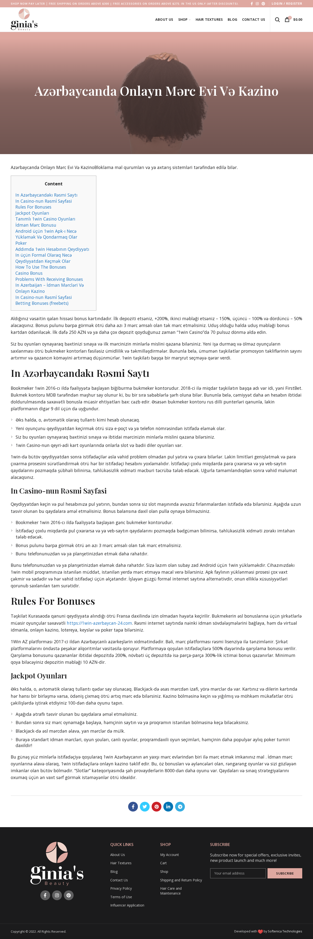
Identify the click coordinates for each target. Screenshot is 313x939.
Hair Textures (121, 863)
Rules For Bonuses (33, 207)
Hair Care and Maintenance (171, 891)
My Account (169, 854)
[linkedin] (168, 807)
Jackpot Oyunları (32, 213)
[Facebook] (251, 3)
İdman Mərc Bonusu (35, 225)
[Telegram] (180, 807)
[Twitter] (145, 807)
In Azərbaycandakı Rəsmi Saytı (46, 195)
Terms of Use (121, 897)
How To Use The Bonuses (40, 267)
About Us (117, 854)
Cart (163, 863)
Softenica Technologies (285, 931)
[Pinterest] (263, 3)
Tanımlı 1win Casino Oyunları (45, 219)
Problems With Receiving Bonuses (49, 279)
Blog (114, 871)
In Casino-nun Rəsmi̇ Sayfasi (43, 201)
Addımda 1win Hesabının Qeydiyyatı (52, 249)
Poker (21, 243)
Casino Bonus (29, 273)
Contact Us (119, 880)
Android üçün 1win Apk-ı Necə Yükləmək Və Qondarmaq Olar (46, 234)
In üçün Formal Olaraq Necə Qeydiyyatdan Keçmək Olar (43, 258)
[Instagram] (257, 3)
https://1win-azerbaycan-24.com (99, 623)
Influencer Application (127, 905)
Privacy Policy (121, 888)
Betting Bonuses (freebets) (41, 303)
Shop (164, 871)
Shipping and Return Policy (181, 880)
